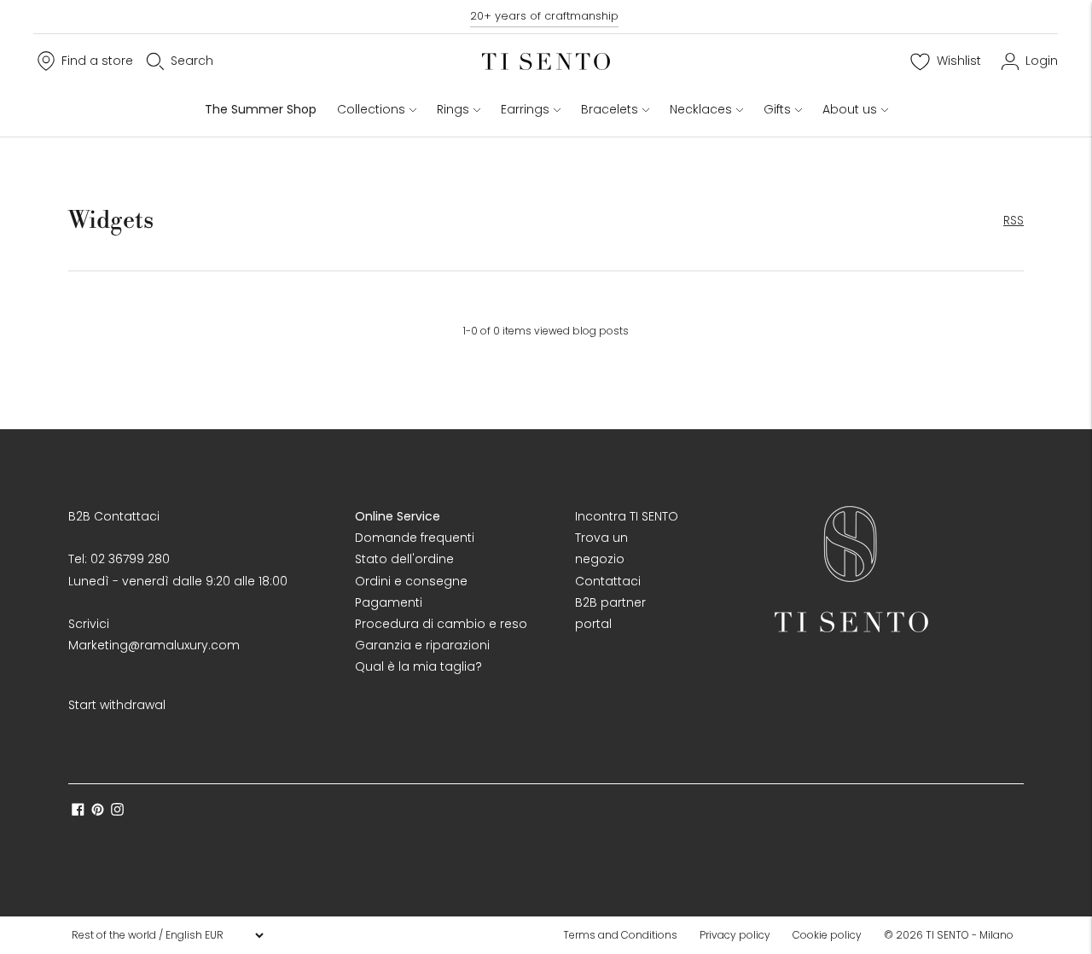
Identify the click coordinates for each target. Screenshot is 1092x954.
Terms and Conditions (620, 935)
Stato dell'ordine (404, 558)
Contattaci (608, 581)
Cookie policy (827, 935)
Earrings (525, 109)
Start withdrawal (117, 704)
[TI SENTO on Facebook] (78, 811)
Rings (453, 109)
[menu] (167, 935)
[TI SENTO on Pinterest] (97, 811)
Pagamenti (388, 602)
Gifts (777, 109)
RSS (1013, 220)
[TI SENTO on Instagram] (117, 811)
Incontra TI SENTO (626, 516)
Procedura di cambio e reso (441, 623)
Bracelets (609, 109)
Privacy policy (735, 935)
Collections (371, 109)
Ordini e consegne (411, 581)
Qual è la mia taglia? (418, 666)
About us (849, 109)
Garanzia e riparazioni (422, 645)
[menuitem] (625, 935)
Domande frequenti (414, 537)
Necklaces (701, 109)
